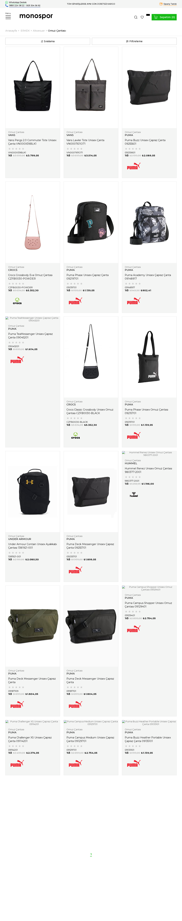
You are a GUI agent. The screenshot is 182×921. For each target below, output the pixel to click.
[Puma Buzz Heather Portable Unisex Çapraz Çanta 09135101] (149, 722)
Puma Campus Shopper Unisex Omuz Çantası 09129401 (148, 604)
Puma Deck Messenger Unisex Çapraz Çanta (32, 680)
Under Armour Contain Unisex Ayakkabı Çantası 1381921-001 (32, 546)
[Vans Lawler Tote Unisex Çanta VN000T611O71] (91, 87)
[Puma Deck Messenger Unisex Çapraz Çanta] (33, 626)
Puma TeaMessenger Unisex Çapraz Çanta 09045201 (30, 335)
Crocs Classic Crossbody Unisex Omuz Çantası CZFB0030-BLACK (89, 411)
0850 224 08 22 (16, 5)
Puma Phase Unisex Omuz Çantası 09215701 (146, 411)
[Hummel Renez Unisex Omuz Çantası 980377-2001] (149, 453)
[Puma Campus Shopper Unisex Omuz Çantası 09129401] (149, 588)
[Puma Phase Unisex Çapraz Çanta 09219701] (91, 222)
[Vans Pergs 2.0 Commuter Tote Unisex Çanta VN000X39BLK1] (33, 87)
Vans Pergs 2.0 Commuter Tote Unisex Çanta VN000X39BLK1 (32, 142)
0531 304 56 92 (33, 5)
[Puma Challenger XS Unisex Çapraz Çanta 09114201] (33, 722)
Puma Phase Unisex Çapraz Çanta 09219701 (87, 276)
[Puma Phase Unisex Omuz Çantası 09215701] (149, 357)
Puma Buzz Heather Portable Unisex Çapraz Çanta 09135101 (148, 739)
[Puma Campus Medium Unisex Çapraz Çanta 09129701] (91, 722)
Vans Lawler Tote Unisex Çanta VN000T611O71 (85, 142)
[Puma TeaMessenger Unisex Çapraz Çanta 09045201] (33, 319)
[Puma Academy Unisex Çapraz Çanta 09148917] (149, 222)
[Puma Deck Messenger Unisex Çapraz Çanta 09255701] (91, 491)
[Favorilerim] (142, 17)
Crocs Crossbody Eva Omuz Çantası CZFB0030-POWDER (30, 276)
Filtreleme (136, 41)
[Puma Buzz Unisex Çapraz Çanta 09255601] (149, 87)
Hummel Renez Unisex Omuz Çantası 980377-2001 (148, 470)
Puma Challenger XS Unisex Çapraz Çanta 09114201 (30, 739)
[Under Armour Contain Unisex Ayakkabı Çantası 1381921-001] (33, 491)
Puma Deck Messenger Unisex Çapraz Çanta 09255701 (90, 546)
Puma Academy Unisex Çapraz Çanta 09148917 (148, 276)
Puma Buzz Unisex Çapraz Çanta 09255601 (145, 142)
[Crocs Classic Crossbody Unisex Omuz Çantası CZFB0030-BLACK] (91, 357)
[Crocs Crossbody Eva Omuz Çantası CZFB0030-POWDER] (33, 222)
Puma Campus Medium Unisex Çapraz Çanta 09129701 (90, 739)
